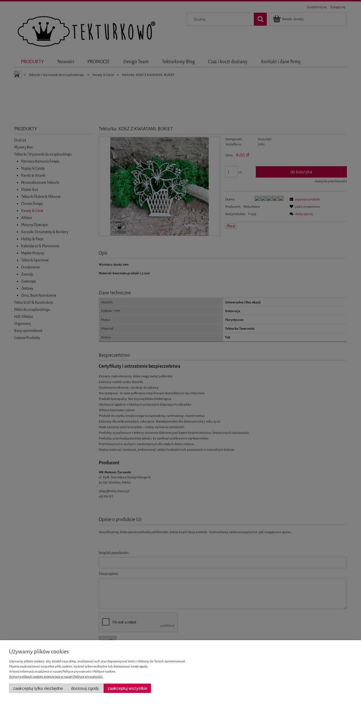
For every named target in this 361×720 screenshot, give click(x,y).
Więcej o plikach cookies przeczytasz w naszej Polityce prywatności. (56, 676)
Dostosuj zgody (85, 688)
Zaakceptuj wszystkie (127, 688)
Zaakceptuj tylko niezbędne (38, 688)
